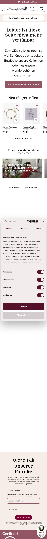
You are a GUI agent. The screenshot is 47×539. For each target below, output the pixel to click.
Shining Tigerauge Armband (10, 128)
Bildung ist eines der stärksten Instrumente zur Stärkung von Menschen (21, 168)
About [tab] (38, 228)
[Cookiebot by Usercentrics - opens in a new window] (28, 221)
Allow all (23, 307)
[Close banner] (43, 221)
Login (25, 9)
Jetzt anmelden (23, 517)
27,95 (5, 132)
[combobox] (23, 18)
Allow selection (23, 315)
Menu (4, 10)
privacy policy (34, 259)
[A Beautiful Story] (19, 9)
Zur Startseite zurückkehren (23, 84)
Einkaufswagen (41, 10)
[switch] (40, 280)
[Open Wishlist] (32, 8)
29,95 (25, 132)
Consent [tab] (8, 228)
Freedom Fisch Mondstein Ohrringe (30, 128)
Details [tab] (23, 228)
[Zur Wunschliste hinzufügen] (16, 106)
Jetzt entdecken (23, 138)
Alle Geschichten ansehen (23, 187)
